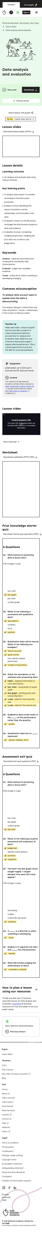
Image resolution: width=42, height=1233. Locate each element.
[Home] (4, 12)
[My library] (18, 12)
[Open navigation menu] (36, 12)
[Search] (11, 12)
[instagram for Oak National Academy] (4, 1188)
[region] (21, 146)
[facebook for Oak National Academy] (9, 1188)
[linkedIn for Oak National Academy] (15, 1188)
